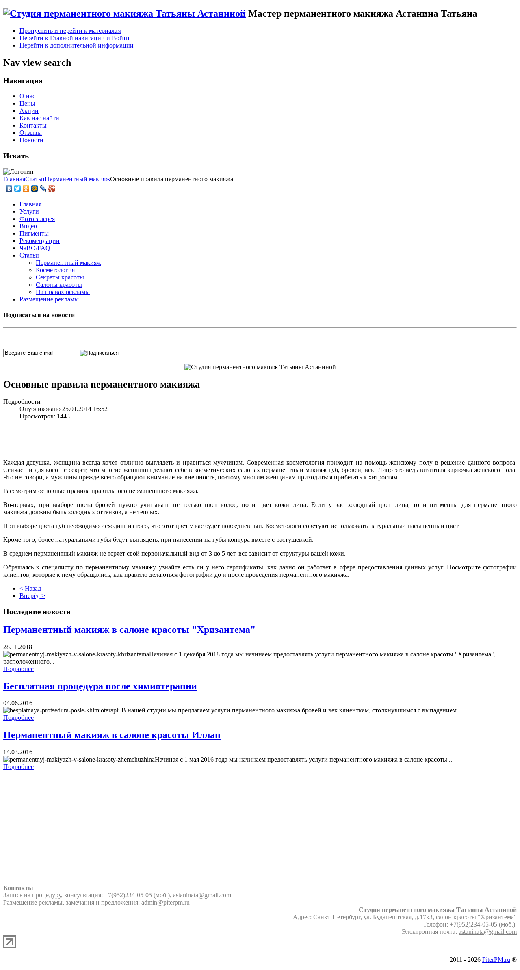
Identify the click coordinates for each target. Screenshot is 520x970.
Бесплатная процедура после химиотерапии (100, 686)
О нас (27, 96)
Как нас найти (39, 118)
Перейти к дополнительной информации (77, 45)
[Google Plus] (52, 188)
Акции (29, 110)
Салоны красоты (59, 284)
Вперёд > (32, 595)
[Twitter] (17, 188)
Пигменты (34, 233)
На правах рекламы (63, 291)
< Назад (30, 588)
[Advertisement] (260, 439)
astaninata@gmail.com (202, 895)
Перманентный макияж (68, 262)
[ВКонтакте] (9, 188)
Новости (31, 139)
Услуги (29, 211)
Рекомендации (40, 240)
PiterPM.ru (496, 959)
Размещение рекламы (49, 299)
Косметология (55, 269)
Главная (30, 204)
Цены (27, 103)
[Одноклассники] (26, 188)
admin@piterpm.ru (165, 902)
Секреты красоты (60, 277)
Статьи (29, 255)
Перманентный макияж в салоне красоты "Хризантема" (129, 629)
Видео (28, 226)
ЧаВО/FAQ (35, 248)
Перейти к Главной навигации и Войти (75, 38)
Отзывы (31, 132)
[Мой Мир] (34, 188)
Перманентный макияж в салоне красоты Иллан (112, 735)
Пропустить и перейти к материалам (70, 30)
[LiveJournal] (43, 188)
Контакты (33, 125)
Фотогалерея (37, 218)
